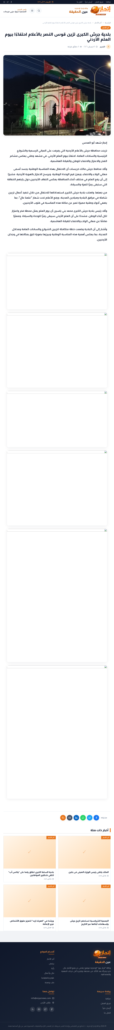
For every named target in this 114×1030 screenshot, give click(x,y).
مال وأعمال (49, 973)
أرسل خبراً (88, 2)
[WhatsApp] (83, 818)
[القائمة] (32, 10)
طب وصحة (49, 982)
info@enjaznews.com (41, 998)
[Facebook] (11, 2)
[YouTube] (4, 2)
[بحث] (39, 10)
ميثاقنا (108, 2)
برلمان (51, 963)
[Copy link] (63, 818)
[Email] (69, 818)
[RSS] (32, 1009)
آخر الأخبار (98, 23)
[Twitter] (8, 2)
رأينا (52, 968)
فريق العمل (99, 2)
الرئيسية (108, 23)
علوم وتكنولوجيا (47, 977)
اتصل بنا (79, 2)
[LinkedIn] (76, 818)
